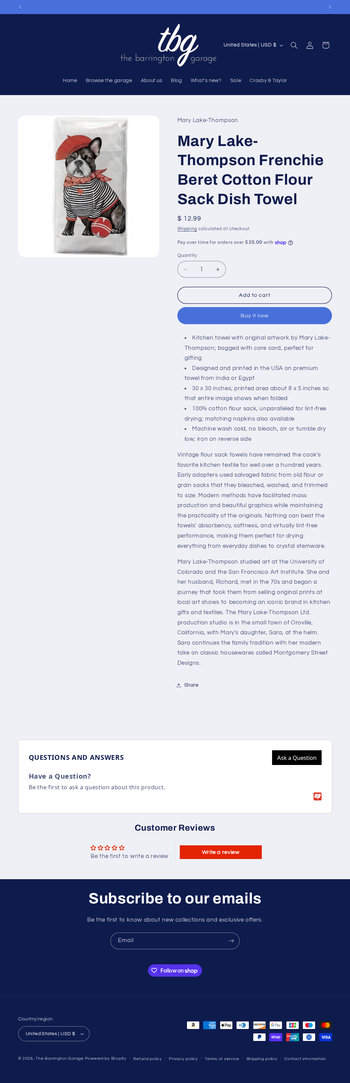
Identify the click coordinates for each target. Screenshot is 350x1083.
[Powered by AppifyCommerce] (317, 796)
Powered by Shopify (105, 1058)
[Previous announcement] (20, 7)
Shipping (187, 229)
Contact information (305, 1059)
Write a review (221, 852)
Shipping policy (262, 1059)
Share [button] (191, 685)
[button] (294, 45)
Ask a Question (297, 758)
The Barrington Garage (59, 1058)
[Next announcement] (329, 7)
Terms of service (222, 1059)
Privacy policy (183, 1059)
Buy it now (255, 315)
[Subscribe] (231, 941)
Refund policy (147, 1059)
